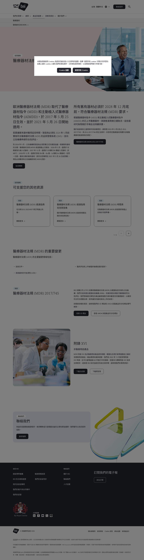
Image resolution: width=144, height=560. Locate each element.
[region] (73, 66)
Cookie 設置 (64, 70)
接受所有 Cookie (81, 70)
